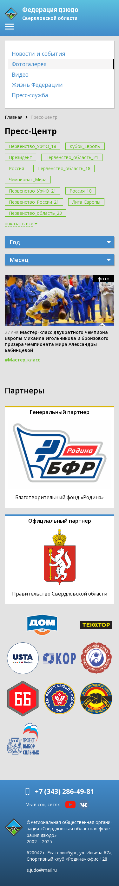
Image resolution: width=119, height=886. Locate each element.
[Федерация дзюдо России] (60, 698)
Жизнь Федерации (37, 84)
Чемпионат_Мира (28, 179)
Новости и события (38, 53)
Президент (20, 157)
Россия (16, 168)
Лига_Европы (86, 202)
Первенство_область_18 (63, 168)
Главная (14, 117)
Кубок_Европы (85, 146)
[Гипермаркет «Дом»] (42, 625)
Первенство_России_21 (34, 202)
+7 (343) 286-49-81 (64, 791)
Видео (20, 74)
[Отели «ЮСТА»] (23, 658)
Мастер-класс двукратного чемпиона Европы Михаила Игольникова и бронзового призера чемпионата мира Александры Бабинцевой (57, 341)
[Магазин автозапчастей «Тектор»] (96, 625)
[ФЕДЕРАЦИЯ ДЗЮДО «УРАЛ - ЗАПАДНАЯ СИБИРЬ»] (96, 658)
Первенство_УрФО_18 (32, 146)
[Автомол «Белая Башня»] (23, 698)
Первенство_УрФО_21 (32, 191)
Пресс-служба (30, 95)
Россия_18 (80, 191)
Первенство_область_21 (71, 157)
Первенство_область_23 (35, 213)
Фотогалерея (29, 64)
